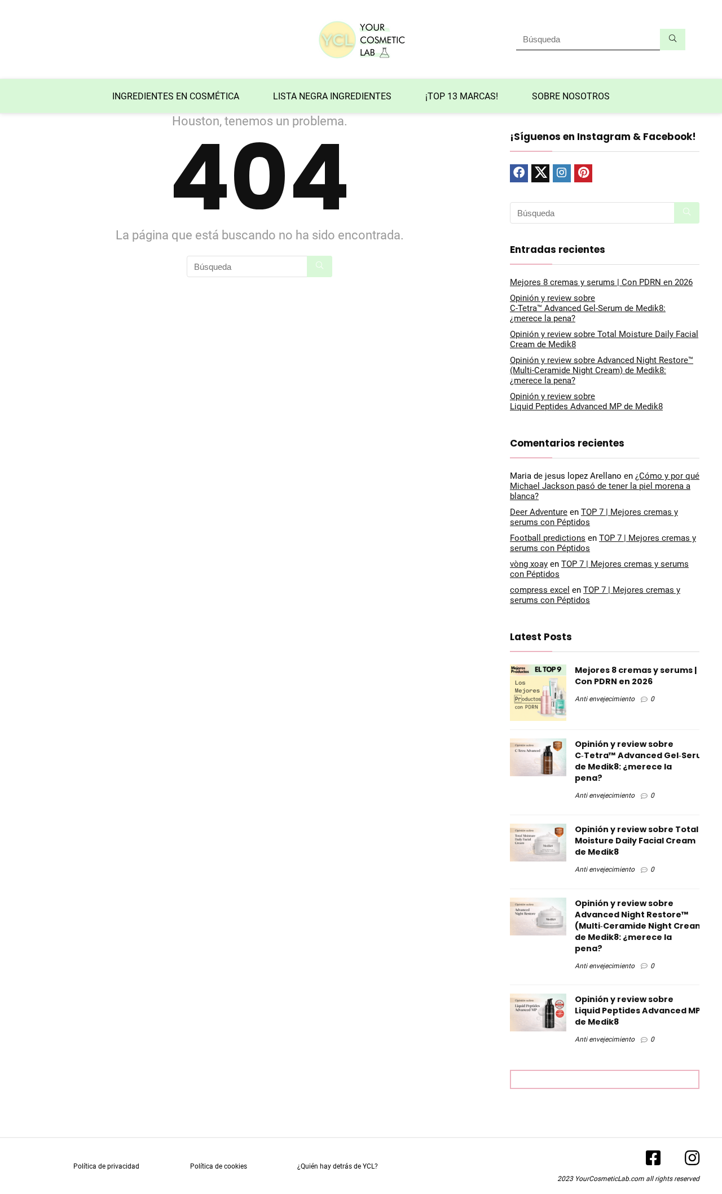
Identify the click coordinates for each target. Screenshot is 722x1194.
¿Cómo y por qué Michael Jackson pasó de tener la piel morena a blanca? (604, 486)
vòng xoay (529, 564)
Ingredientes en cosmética (175, 96)
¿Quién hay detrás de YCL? (337, 1166)
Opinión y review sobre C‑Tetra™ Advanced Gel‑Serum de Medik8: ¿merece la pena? (588, 308)
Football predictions (547, 538)
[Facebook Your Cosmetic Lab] (653, 1162)
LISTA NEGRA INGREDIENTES (332, 96)
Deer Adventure (538, 512)
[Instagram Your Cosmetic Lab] (686, 1162)
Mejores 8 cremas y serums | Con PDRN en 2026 (601, 282)
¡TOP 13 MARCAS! (461, 96)
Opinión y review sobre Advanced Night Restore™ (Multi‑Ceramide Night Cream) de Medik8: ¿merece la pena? (601, 370)
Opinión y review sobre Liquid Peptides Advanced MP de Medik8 (586, 401)
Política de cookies (218, 1166)
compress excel (540, 590)
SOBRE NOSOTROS (571, 96)
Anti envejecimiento (605, 699)
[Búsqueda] (672, 39)
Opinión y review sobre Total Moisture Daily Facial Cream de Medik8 (636, 841)
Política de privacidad (106, 1166)
